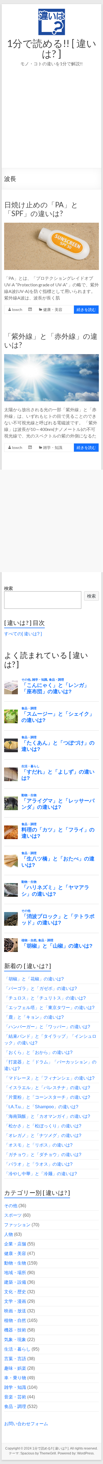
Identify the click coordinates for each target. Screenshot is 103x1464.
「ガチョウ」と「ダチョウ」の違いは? (42, 1154)
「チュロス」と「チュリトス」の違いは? (45, 998)
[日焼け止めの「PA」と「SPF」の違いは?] (51, 225)
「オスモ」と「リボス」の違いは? (38, 1145)
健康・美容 (52, 309)
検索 (8, 588)
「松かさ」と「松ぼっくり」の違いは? (42, 1126)
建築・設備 (15, 1282)
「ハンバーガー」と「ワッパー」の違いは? (47, 1026)
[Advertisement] (51, 125)
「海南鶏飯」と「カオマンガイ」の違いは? (47, 1116)
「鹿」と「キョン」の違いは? (34, 1017)
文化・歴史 (15, 1291)
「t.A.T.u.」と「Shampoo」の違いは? (41, 1106)
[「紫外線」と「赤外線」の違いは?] (51, 356)
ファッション (17, 1224)
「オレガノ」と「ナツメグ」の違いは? (42, 1135)
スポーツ (13, 1215)
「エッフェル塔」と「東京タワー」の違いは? (49, 1007)
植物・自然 (15, 1320)
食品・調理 (15, 1406)
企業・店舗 (15, 1244)
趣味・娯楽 (15, 1368)
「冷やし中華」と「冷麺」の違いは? (40, 1173)
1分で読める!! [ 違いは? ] (51, 48)
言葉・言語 (15, 1358)
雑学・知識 (52, 447)
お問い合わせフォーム (26, 1423)
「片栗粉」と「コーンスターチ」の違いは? (47, 1097)
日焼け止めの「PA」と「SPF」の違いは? (41, 209)
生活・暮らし (17, 1349)
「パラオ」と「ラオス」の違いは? (38, 1164)
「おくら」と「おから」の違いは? (38, 1052)
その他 (10, 1205)
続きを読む (86, 309)
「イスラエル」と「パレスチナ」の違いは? (47, 1087)
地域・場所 (15, 1272)
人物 (8, 1234)
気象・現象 (15, 1339)
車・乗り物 (15, 1377)
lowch (17, 309)
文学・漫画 (15, 1301)
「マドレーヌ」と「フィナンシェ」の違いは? (49, 1078)
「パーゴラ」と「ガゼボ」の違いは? (40, 988)
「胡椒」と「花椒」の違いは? (34, 979)
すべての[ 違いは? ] (23, 633)
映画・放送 (15, 1311)
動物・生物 (15, 1263)
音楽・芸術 (15, 1397)
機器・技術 (15, 1330)
